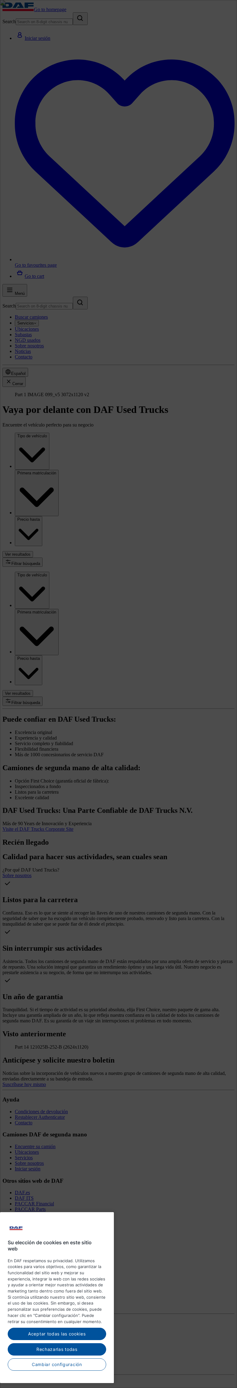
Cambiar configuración (57, 1364)
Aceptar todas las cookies (57, 1333)
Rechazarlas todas (56, 1349)
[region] (57, 1297)
